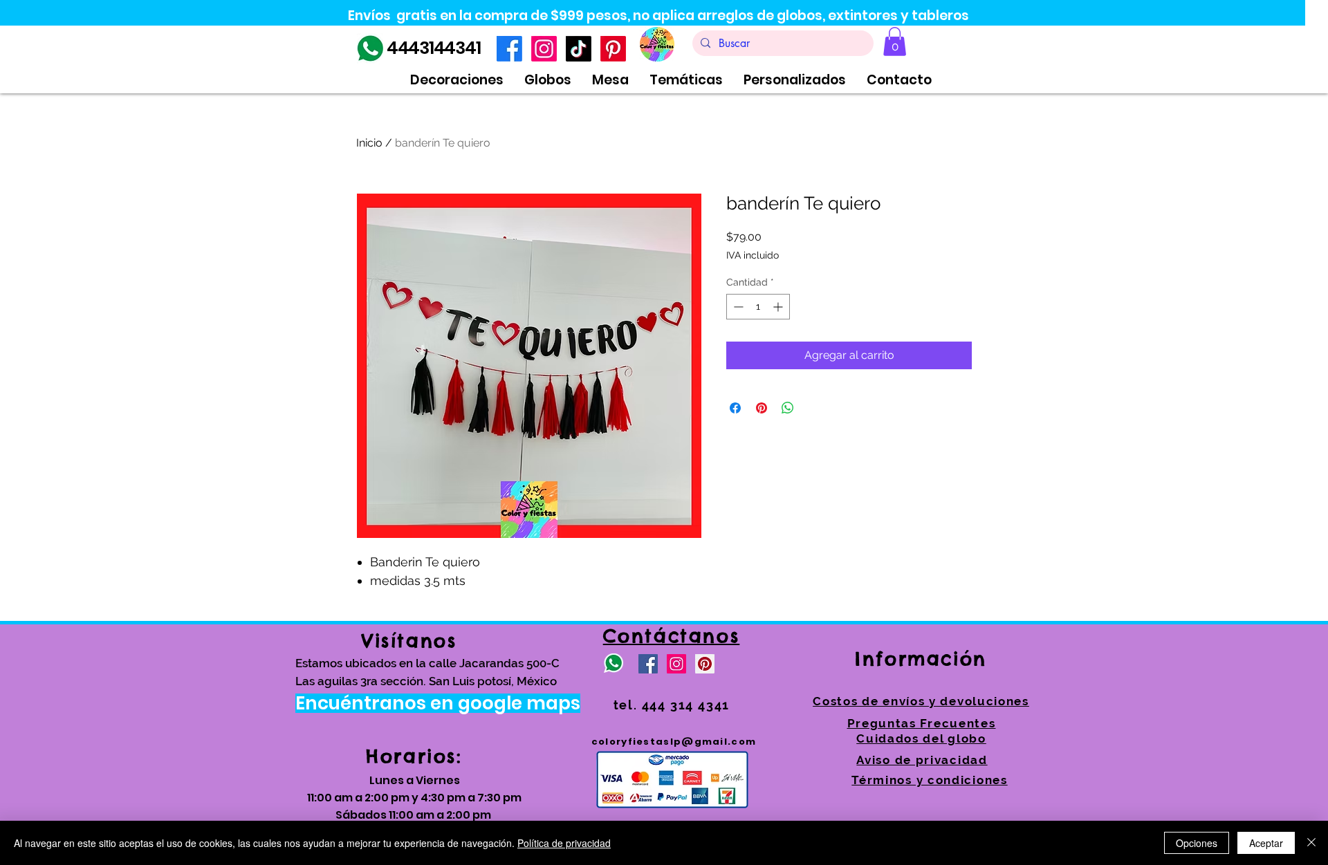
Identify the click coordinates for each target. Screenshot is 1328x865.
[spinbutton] (758, 307)
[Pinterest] (613, 49)
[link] (895, 41)
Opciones (1196, 843)
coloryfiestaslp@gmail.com (674, 741)
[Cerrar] (1311, 843)
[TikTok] (578, 49)
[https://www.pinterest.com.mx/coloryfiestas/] (704, 663)
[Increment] (779, 307)
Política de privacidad (564, 843)
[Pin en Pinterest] (761, 408)
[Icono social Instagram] (676, 663)
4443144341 (434, 48)
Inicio (369, 142)
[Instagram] (544, 49)
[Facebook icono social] (648, 663)
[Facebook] (509, 49)
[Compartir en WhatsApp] (788, 408)
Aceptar (1266, 843)
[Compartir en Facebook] (735, 408)
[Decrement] (737, 307)
